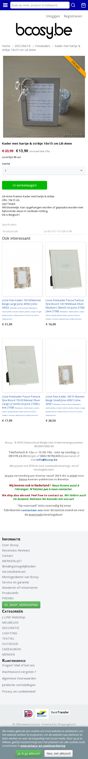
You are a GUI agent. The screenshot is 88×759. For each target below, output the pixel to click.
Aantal (6, 163)
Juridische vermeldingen (18, 685)
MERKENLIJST (12, 561)
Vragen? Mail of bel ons (18, 665)
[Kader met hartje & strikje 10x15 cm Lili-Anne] (44, 97)
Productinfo (10, 593)
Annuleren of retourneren (20, 587)
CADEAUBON (11, 649)
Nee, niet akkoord (58, 753)
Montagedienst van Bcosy (20, 577)
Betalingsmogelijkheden (19, 566)
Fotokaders (42, 46)
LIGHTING (9, 633)
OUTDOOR (10, 644)
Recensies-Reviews (16, 550)
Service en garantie (15, 582)
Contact (7, 556)
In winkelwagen (25, 185)
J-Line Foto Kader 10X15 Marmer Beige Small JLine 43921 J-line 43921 (65, 405)
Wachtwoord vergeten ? (19, 672)
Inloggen (53, 16)
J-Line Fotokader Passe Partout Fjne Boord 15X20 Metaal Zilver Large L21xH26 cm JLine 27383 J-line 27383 (21, 405)
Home (6, 46)
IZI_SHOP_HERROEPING (21, 605)
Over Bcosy (10, 545)
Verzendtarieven (14, 571)
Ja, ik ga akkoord (28, 753)
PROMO (8, 598)
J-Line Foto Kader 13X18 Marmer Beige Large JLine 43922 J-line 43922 (22, 309)
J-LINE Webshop (13, 617)
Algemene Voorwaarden (19, 678)
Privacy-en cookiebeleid (18, 691)
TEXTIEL (8, 638)
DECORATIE (23, 46)
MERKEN (8, 654)
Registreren (73, 16)
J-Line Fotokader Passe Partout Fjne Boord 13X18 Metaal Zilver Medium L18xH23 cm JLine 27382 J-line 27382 (65, 309)
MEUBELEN (10, 622)
